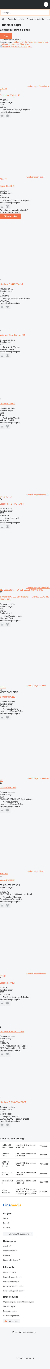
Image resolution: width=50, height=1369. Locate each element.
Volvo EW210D (7, 880)
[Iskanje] (46, 12)
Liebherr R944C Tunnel (11, 284)
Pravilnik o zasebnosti (12, 1277)
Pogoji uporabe (9, 1272)
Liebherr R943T (7, 983)
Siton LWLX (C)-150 (10, 95)
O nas (5, 1218)
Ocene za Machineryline (13, 1286)
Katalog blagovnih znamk (13, 1291)
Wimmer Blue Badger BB (12, 335)
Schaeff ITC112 (7, 697)
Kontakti (6, 1228)
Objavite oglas (10, 216)
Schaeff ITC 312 (8, 787)
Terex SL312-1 (7, 186)
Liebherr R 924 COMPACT (13, 1102)
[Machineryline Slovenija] (18, 4)
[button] (46, 4)
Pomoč (6, 1223)
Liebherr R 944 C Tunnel (12, 504)
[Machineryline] (3, 19)
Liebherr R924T (7, 403)
